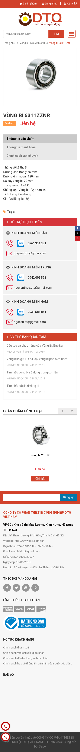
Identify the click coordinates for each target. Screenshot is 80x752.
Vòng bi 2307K (40, 455)
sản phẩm (30, 3)
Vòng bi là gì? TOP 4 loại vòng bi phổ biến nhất (37, 359)
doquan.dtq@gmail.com (30, 253)
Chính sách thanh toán (16, 647)
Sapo (42, 746)
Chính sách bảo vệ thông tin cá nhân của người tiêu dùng (37, 663)
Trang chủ (9, 43)
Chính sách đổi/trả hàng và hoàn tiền (25, 658)
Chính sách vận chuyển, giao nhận (23, 652)
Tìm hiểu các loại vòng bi (23, 386)
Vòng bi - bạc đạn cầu (32, 43)
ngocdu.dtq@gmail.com (30, 322)
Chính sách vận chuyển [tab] (22, 155)
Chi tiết (40, 478)
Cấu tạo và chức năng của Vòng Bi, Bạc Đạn (35, 345)
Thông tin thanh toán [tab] (21, 147)
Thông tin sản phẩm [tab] (20, 138)
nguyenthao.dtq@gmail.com (33, 287)
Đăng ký (72, 3)
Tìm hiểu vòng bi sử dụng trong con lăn (32, 372)
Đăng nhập (50, 3)
